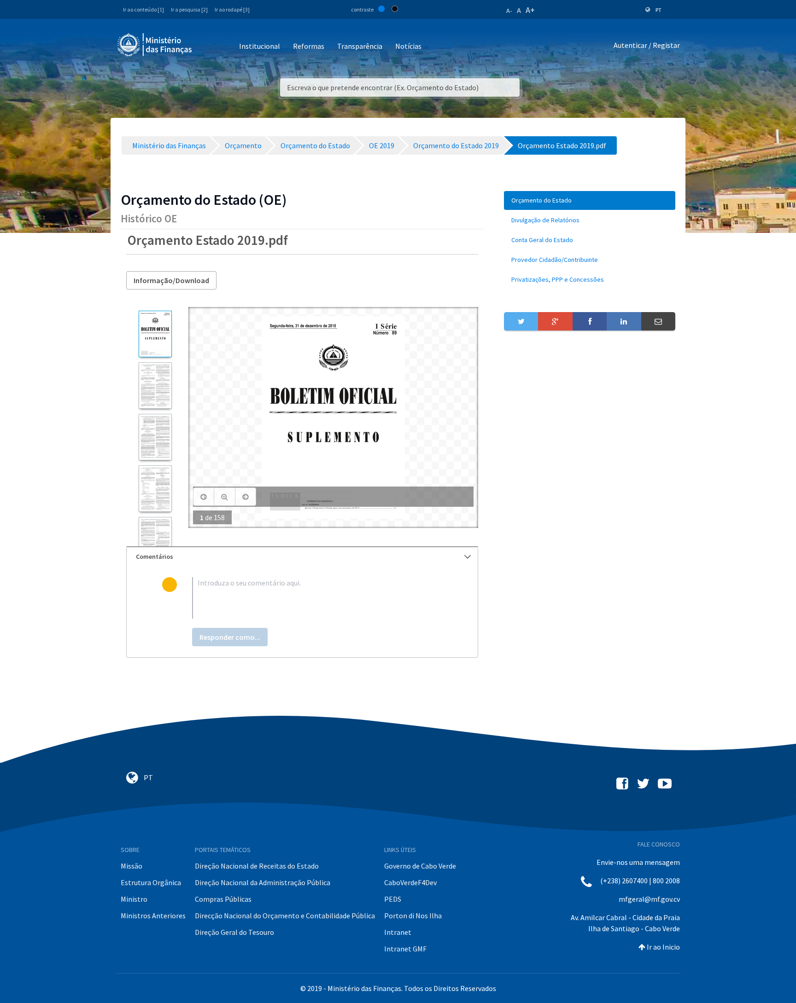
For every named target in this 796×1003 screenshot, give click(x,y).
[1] (155, 334)
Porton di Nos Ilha (413, 915)
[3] (155, 437)
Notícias (408, 46)
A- (509, 10)
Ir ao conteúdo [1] (143, 9)
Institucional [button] (259, 46)
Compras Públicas (223, 899)
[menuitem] (589, 200)
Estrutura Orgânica (151, 882)
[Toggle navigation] (206, 46)
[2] (155, 385)
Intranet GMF (405, 948)
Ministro (134, 899)
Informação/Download (171, 280)
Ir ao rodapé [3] (232, 9)
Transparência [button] (359, 46)
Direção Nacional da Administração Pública (262, 882)
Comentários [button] (154, 556)
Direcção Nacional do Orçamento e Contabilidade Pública (285, 915)
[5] (155, 540)
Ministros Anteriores (153, 915)
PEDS (392, 899)
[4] (155, 488)
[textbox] (317, 598)
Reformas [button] (308, 46)
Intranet (397, 932)
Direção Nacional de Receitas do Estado (257, 865)
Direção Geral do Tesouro (234, 932)
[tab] (302, 556)
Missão (131, 865)
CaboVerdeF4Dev (410, 882)
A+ (530, 10)
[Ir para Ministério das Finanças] (155, 44)
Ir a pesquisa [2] (189, 9)
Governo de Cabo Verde (420, 865)
